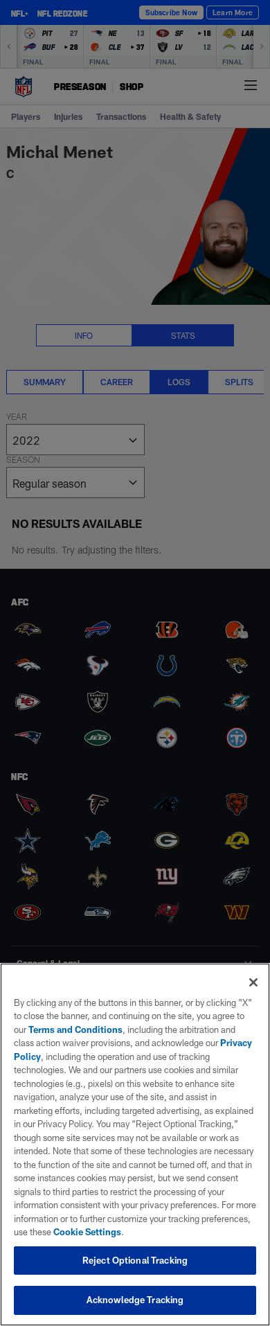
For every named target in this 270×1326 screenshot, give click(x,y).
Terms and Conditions (75, 1029)
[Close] (253, 982)
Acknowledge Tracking (135, 1299)
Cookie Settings (87, 1231)
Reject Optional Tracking (135, 1260)
